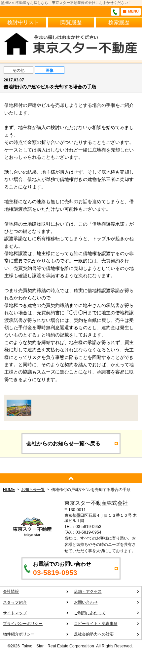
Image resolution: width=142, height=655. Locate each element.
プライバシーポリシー (23, 623)
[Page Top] (71, 478)
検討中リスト (23, 22)
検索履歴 (118, 22)
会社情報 (11, 591)
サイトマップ (15, 613)
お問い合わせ (86, 602)
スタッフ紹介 (15, 602)
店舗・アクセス (88, 591)
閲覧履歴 (71, 22)
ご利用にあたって (90, 613)
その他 (18, 70)
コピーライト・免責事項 (96, 623)
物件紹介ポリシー (19, 634)
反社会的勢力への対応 (94, 634)
